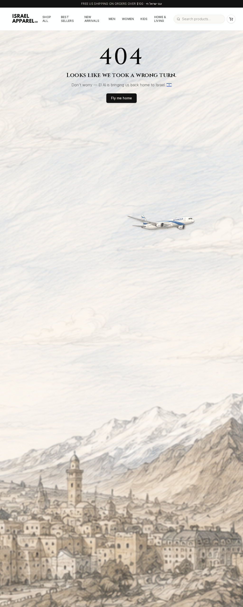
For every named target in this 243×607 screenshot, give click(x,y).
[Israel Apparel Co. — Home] (24, 19)
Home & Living (160, 19)
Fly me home (121, 98)
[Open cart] (231, 19)
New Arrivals (91, 19)
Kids (143, 19)
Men (112, 19)
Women (128, 19)
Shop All (46, 19)
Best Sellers (67, 19)
